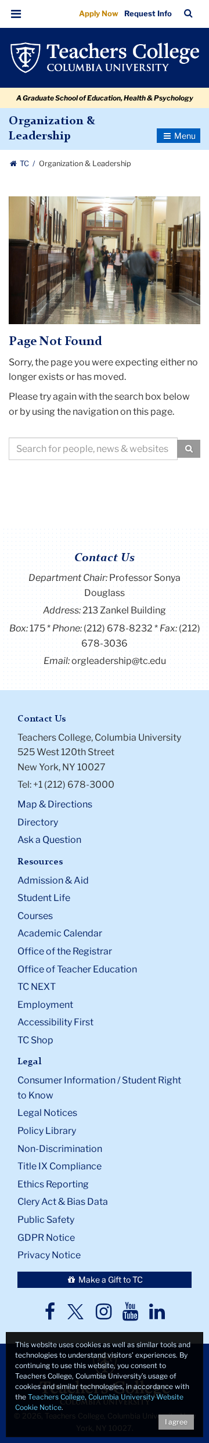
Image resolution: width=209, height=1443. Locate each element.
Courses (35, 915)
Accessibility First (55, 1022)
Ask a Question (49, 839)
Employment (45, 1004)
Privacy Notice (49, 1255)
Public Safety (45, 1219)
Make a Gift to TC (110, 1279)
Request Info (148, 13)
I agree (176, 1421)
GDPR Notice (46, 1237)
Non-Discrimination (59, 1148)
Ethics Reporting (53, 1184)
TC (24, 163)
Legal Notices (47, 1112)
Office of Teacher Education (77, 969)
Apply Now (98, 13)
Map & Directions (54, 804)
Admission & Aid (53, 880)
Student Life (43, 897)
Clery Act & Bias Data (62, 1201)
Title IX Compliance (59, 1166)
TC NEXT (36, 986)
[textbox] (93, 448)
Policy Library (46, 1130)
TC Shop (35, 1040)
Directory (37, 822)
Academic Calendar (59, 933)
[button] (16, 14)
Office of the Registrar (64, 951)
